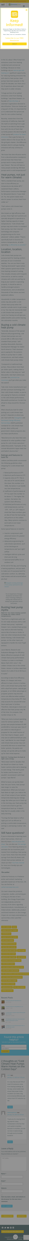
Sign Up (14, 44)
